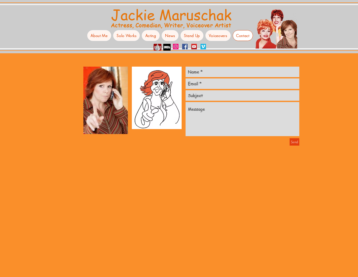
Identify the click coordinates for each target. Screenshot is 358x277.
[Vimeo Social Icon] (203, 46)
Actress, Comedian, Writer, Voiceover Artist (171, 25)
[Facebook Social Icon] (185, 46)
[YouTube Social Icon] (194, 46)
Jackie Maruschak (171, 14)
